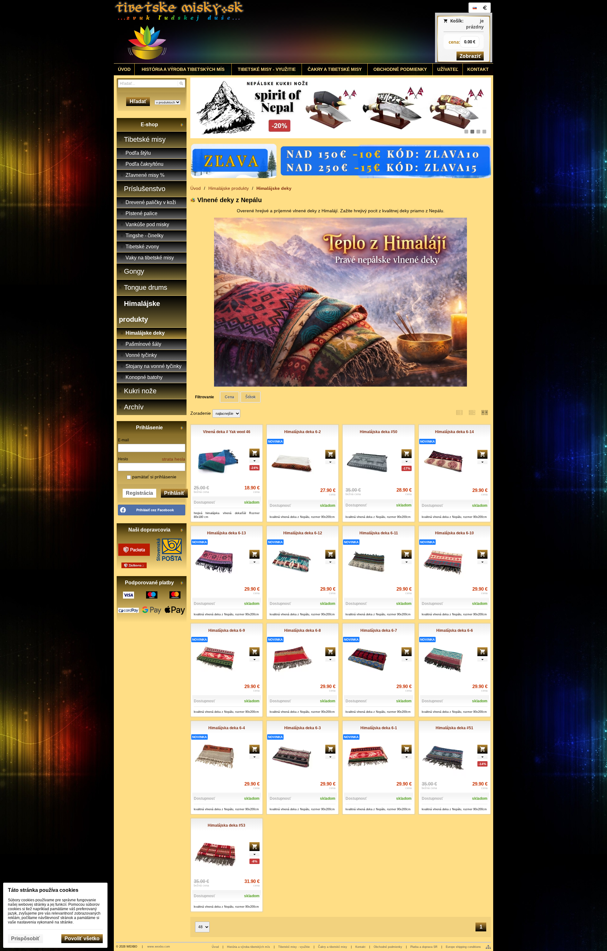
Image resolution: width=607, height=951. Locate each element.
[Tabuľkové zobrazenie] (472, 413)
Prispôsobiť (25, 938)
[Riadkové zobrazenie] (459, 413)
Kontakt (360, 946)
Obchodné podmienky (388, 946)
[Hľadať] (181, 83)
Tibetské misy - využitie (294, 946)
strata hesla (173, 459)
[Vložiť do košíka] (254, 453)
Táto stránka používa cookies (43, 890)
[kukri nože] (340, 108)
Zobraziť (470, 56)
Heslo (123, 459)
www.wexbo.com (158, 946)
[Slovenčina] (474, 7)
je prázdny (475, 24)
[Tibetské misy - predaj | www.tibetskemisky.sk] (256, 31)
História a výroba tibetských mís (248, 946)
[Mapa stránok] (488, 947)
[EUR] (484, 7)
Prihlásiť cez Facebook (155, 509)
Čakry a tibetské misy (332, 946)
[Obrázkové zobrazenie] (484, 413)
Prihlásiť (174, 493)
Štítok (250, 397)
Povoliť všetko (82, 938)
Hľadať (138, 101)
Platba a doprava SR (424, 946)
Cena (229, 397)
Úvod (215, 946)
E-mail (123, 440)
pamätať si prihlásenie (153, 476)
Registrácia (139, 493)
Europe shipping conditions (463, 946)
